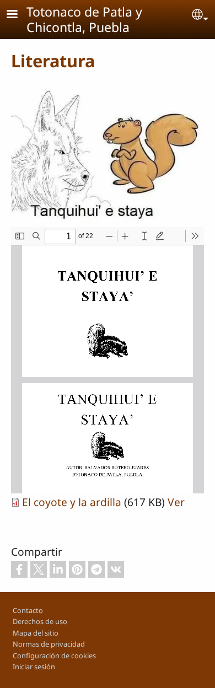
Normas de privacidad (49, 644)
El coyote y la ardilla (71, 502)
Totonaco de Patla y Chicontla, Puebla (84, 19)
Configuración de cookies (54, 655)
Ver (176, 502)
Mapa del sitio (35, 633)
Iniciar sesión (34, 666)
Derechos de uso (40, 621)
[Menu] (19, 15)
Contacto (28, 610)
